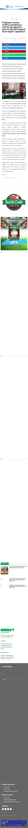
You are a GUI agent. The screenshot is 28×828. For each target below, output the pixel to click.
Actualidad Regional (14, 19)
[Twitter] (6, 809)
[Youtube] (8, 809)
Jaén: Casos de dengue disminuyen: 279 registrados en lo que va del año (18, 567)
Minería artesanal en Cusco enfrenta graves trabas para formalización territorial (17, 580)
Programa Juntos (12, 177)
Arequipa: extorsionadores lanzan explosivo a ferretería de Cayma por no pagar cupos (18, 586)
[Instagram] (11, 809)
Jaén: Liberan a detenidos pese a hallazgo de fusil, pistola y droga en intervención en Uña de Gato (7, 657)
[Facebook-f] (3, 809)
